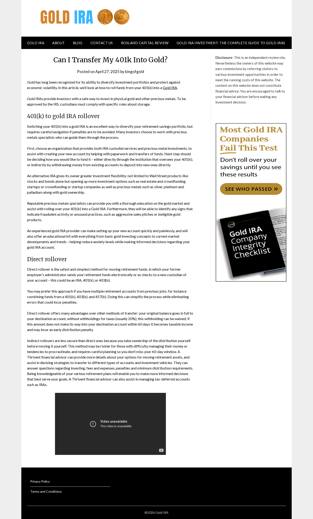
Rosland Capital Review (145, 43)
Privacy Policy (40, 481)
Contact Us (102, 43)
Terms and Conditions (46, 491)
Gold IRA (35, 43)
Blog (77, 43)
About (58, 43)
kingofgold (134, 71)
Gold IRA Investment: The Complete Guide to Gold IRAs (231, 43)
